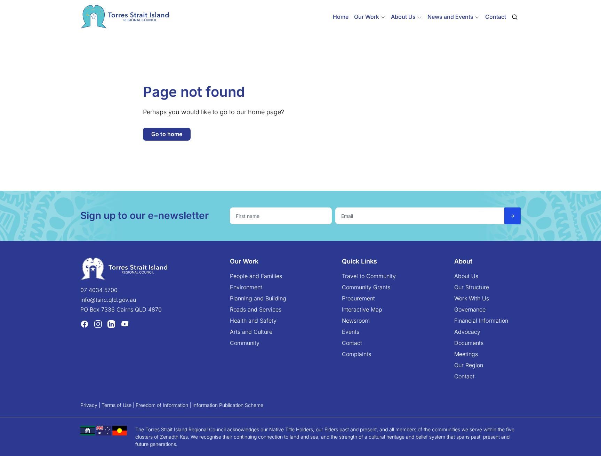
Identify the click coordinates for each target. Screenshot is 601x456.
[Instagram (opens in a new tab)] (98, 323)
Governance (470, 309)
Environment (246, 287)
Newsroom (356, 320)
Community (244, 342)
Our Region (468, 365)
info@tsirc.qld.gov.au (108, 299)
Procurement (358, 298)
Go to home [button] (166, 134)
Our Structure (471, 287)
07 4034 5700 (99, 289)
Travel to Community (369, 276)
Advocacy (467, 331)
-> (512, 216)
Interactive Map (362, 309)
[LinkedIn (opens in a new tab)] (111, 323)
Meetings (466, 354)
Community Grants (366, 287)
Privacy (88, 405)
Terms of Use (116, 405)
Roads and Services (255, 309)
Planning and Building (258, 298)
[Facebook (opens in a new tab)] (84, 323)
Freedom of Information (162, 405)
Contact (495, 16)
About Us (466, 276)
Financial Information (481, 320)
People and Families (256, 276)
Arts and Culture (251, 331)
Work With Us (471, 298)
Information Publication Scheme (227, 405)
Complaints (356, 354)
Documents (468, 342)
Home (340, 16)
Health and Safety (253, 320)
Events (350, 331)
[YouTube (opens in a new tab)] (125, 323)
